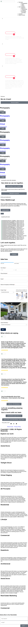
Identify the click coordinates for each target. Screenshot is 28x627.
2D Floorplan (5, 489)
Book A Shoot (22, 15)
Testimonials (24, 9)
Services (21, 2)
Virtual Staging (6, 475)
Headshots (5, 550)
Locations (23, 10)
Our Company (22, 6)
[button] (14, 419)
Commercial (5, 535)
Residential (5, 505)
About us (23, 8)
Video (22, 4)
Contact (20, 13)
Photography (24, 3)
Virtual (22, 5)
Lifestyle (4, 519)
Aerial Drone (5, 446)
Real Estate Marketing (9, 595)
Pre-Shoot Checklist (23, 12)
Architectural (5, 564)
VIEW (3, 112)
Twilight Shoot (6, 463)
